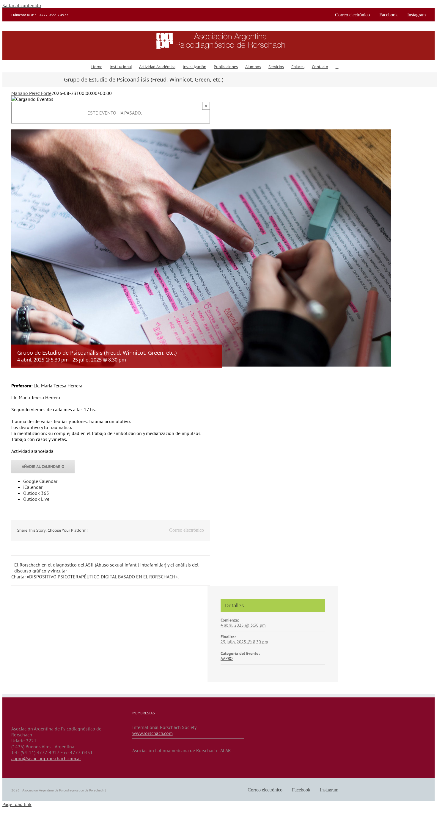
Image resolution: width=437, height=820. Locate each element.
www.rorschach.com (152, 733)
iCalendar (33, 487)
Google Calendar (40, 481)
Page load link (17, 804)
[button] (337, 66)
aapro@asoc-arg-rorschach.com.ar (46, 758)
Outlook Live (36, 499)
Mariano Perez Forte (31, 93)
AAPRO (227, 658)
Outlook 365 (36, 493)
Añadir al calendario (43, 466)
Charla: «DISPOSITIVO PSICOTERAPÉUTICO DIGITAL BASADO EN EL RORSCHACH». (95, 577)
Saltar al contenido (21, 5)
